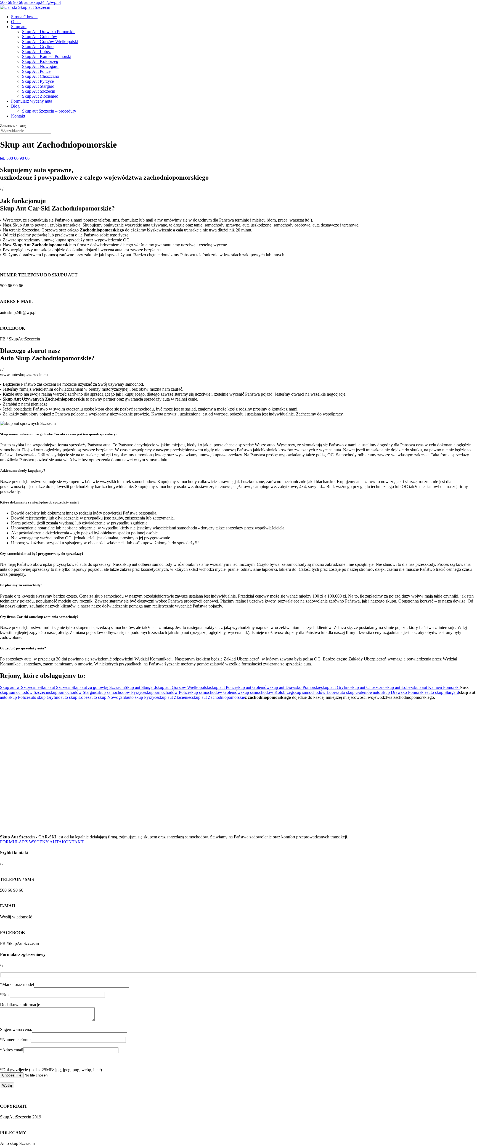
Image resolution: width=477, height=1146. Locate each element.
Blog (15, 106)
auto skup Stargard (442, 692)
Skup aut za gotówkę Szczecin (98, 687)
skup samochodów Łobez (315, 692)
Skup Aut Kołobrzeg (40, 61)
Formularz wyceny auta (31, 101)
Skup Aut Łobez (36, 51)
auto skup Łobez (74, 697)
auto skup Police (14, 697)
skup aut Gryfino (336, 687)
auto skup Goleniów (355, 692)
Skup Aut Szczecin (38, 91)
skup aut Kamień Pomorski (436, 687)
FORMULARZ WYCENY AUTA (31, 841)
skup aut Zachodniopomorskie (218, 697)
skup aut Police (223, 687)
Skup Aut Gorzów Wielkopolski (50, 41)
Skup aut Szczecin (55, 687)
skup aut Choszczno (368, 687)
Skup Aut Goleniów (39, 36)
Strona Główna (24, 16)
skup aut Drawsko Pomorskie (295, 687)
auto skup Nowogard (107, 697)
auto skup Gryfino (44, 697)
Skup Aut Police (36, 71)
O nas (16, 21)
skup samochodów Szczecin (24, 692)
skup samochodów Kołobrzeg (267, 692)
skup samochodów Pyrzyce (121, 692)
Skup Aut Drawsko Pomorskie (48, 31)
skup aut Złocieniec (175, 697)
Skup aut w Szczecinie (19, 687)
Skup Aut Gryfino (38, 46)
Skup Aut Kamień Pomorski (46, 56)
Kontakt (18, 116)
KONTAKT (73, 841)
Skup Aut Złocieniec (40, 96)
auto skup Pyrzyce (142, 697)
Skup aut (18, 26)
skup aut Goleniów (253, 687)
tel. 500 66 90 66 (15, 158)
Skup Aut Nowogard (40, 66)
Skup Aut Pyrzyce (38, 81)
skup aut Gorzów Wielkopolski (183, 687)
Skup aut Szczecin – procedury (49, 111)
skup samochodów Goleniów (215, 692)
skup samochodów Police (167, 692)
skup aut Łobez (399, 687)
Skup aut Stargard (140, 687)
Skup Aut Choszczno (40, 76)
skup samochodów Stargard (73, 692)
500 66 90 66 (11, 2)
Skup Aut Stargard (38, 86)
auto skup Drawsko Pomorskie (399, 692)
